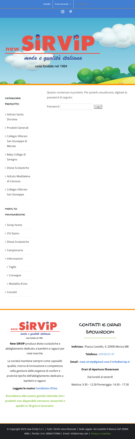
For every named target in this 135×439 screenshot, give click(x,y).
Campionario (15, 250)
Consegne (15, 275)
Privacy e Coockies (101, 433)
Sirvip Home (14, 225)
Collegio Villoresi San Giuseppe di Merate (17, 141)
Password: (53, 106)
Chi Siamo (13, 233)
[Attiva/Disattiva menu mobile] (128, 37)
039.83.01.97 (106, 354)
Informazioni (15, 258)
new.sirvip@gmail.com (95, 362)
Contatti (12, 292)
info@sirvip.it (121, 362)
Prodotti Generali (17, 128)
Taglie (12, 267)
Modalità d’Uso (18, 284)
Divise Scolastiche (18, 168)
